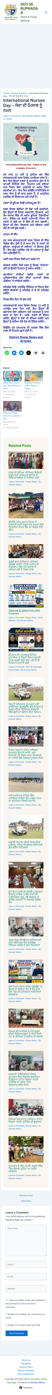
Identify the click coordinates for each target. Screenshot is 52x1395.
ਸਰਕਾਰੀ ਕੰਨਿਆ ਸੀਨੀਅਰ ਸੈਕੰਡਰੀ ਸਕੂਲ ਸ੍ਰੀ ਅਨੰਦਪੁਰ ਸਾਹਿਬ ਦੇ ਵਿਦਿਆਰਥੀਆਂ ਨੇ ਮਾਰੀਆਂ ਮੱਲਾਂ (25, 475)
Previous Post (26, 1195)
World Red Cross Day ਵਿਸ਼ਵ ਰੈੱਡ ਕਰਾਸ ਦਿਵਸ (12, 386)
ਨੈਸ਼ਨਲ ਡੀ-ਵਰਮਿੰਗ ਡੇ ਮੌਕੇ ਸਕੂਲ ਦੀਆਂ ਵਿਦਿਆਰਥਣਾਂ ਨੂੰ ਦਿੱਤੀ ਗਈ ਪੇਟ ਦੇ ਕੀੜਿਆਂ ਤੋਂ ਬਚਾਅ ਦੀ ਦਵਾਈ (26, 1034)
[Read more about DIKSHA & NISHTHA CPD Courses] (26, 595)
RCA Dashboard (26, 1374)
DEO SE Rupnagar (33, 667)
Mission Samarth (26, 1370)
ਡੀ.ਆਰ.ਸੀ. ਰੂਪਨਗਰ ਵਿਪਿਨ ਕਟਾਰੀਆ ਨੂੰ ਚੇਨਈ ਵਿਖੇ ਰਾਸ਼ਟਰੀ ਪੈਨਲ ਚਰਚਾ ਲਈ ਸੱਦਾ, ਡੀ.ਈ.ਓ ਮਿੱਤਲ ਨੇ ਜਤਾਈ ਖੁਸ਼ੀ (24, 658)
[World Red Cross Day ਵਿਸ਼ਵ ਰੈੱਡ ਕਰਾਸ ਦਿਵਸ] (12, 376)
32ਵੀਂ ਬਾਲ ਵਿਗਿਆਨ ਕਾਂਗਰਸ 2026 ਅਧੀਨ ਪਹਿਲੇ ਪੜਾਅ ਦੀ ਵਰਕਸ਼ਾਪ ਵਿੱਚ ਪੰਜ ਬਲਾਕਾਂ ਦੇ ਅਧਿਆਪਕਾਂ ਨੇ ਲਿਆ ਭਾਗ (24, 565)
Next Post (26, 1201)
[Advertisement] (26, 52)
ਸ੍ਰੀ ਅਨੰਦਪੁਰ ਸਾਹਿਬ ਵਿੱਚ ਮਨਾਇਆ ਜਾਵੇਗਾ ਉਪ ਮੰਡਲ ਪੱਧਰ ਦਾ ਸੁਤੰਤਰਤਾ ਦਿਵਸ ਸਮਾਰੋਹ (25, 798)
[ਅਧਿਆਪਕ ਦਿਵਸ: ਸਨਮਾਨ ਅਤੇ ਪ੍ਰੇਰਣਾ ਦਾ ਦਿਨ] (12, 406)
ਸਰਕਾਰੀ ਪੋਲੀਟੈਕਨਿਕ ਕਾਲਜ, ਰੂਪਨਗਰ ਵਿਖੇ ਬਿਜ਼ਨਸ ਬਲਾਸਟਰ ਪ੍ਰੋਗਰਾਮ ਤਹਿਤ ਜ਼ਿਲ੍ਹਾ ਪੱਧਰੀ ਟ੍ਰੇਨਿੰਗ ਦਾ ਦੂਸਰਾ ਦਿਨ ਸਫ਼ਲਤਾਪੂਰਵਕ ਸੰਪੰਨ (24, 1079)
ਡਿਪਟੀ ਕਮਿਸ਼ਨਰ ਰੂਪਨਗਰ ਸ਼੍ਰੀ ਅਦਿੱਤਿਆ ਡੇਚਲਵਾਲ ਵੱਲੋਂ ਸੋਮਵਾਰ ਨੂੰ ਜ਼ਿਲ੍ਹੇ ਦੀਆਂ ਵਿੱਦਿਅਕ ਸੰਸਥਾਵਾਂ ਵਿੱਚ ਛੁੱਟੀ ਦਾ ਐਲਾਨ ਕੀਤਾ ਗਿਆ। (26, 708)
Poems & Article (19, 93)
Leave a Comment (12, 116)
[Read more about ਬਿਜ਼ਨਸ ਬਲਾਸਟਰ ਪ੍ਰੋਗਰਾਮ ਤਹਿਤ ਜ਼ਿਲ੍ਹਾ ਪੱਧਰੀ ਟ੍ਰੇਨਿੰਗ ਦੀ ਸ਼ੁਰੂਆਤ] (26, 1107)
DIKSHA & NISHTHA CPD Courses (24, 612)
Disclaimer (26, 1363)
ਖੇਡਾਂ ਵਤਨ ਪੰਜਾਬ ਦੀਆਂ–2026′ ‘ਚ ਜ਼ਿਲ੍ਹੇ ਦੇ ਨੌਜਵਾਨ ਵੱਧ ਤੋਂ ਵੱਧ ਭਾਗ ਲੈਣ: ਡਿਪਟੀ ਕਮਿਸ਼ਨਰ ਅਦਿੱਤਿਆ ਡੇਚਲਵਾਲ (25, 990)
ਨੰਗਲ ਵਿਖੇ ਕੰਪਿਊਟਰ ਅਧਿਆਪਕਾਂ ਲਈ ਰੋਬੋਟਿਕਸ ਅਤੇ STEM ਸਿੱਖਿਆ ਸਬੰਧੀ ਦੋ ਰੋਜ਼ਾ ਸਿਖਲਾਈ (25, 942)
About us (26, 1360)
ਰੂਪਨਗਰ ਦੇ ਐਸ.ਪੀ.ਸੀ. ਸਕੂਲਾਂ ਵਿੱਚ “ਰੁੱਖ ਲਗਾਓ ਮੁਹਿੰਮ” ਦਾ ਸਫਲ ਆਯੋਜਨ (26, 1168)
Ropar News (31, 482)
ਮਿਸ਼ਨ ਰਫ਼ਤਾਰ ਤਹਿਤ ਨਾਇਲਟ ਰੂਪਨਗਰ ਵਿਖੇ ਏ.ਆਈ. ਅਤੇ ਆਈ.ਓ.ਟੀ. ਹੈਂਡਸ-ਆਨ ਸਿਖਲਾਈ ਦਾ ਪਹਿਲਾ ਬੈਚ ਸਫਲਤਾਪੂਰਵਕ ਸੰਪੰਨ (26, 754)
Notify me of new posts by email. (24, 1325)
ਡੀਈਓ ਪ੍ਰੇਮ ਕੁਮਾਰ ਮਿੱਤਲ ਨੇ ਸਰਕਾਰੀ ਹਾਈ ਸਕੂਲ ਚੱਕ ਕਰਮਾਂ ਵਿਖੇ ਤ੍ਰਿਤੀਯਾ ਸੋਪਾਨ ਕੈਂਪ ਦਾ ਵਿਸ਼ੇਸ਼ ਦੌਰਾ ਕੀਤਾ (26, 525)
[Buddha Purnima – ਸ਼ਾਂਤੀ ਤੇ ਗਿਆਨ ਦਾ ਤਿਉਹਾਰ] (34, 376)
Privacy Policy (26, 1367)
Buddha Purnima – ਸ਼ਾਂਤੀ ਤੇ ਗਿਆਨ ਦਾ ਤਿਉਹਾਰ (33, 386)
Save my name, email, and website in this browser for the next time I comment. (26, 1303)
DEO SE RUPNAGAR (29, 8)
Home (6, 93)
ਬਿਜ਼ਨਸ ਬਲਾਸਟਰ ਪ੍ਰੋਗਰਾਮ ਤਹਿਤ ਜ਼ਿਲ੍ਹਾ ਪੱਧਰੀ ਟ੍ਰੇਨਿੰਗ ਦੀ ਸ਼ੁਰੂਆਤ (25, 1120)
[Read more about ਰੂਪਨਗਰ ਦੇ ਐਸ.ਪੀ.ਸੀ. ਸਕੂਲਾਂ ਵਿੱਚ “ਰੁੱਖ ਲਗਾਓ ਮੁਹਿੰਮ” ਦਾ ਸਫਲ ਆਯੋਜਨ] (26, 1149)
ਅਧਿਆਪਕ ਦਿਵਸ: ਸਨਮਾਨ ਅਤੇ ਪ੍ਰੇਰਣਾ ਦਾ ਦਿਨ (12, 416)
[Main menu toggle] (46, 12)
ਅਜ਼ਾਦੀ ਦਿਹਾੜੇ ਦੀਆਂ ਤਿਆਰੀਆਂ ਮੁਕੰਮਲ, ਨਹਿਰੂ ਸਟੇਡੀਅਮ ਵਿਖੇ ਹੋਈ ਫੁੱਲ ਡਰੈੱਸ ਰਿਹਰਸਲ (26, 845)
